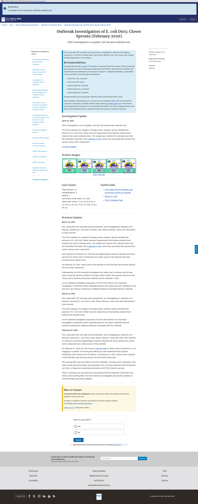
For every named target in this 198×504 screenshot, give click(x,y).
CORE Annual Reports (39, 157)
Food (11, 25)
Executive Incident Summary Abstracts (38, 145)
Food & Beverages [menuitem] (155, 61)
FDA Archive (33, 471)
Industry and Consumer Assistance (79, 403)
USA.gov (164, 480)
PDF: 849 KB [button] (99, 175)
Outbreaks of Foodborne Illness (51, 25)
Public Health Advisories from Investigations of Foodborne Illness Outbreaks (40, 93)
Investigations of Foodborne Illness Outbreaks (38, 82)
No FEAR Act (99, 480)
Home (5, 25)
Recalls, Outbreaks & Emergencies (27, 25)
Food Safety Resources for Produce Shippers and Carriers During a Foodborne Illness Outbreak (40, 119)
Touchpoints (116, 444)
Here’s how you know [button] (39, 1)
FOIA (165, 471)
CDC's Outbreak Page (114, 200)
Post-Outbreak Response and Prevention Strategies (40, 62)
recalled (84, 66)
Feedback (196, 249)
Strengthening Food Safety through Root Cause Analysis (39, 72)
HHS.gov (164, 476)
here (50, 10)
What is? (111, 196)
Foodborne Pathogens (40, 179)
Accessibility (33, 480)
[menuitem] (158, 53)
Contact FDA (20, 496)
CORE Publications (38, 162)
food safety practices (112, 103)
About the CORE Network (40, 138)
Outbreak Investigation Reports (39, 131)
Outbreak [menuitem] (152, 68)
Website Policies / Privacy (99, 476)
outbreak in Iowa (94, 139)
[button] (99, 165)
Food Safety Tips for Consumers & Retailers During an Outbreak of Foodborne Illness (40, 106)
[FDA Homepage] (11, 19)
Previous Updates (69, 147)
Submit (78, 440)
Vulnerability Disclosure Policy (99, 485)
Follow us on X (69, 408)
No (79, 432)
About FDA (33, 476)
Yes (79, 426)
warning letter (101, 348)
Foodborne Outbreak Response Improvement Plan (40, 170)
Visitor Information (99, 471)
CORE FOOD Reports (39, 151)
